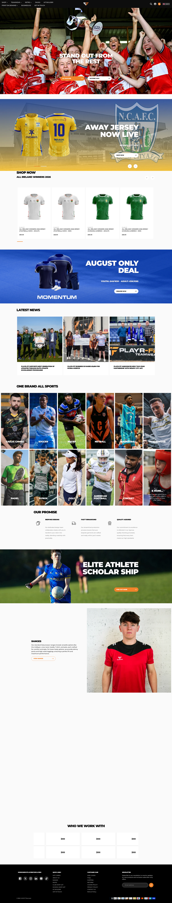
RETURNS (90, 882)
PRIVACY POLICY (92, 887)
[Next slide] (136, 166)
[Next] (153, 178)
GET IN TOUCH (57, 892)
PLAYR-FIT (21, 227)
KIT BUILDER (57, 889)
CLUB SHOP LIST (58, 885)
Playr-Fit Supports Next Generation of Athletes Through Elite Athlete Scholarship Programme (70, 368)
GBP (167, 4)
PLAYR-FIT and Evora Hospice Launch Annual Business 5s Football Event (22, 367)
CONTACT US (91, 889)
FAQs (89, 878)
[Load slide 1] (37, 166)
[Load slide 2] (44, 166)
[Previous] (147, 178)
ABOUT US (56, 878)
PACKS (55, 882)
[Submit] (151, 885)
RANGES (55, 880)
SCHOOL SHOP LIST (59, 887)
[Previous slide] (130, 166)
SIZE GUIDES (91, 875)
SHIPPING (90, 880)
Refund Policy (91, 892)
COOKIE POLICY (92, 885)
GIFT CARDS (56, 875)
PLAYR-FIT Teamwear (26, 898)
